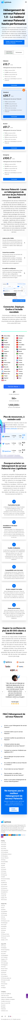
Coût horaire (9, 52)
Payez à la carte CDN (5, 1003)
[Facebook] (5, 1016)
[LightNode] (6, 2)
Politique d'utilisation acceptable (8, 999)
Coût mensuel (19, 52)
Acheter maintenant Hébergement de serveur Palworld (14, 42)
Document (3, 1005)
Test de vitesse (13, 386)
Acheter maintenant (14, 805)
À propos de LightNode (6, 993)
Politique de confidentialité (6, 997)
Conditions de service (5, 1001)
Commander (14, 85)
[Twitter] (2, 1016)
